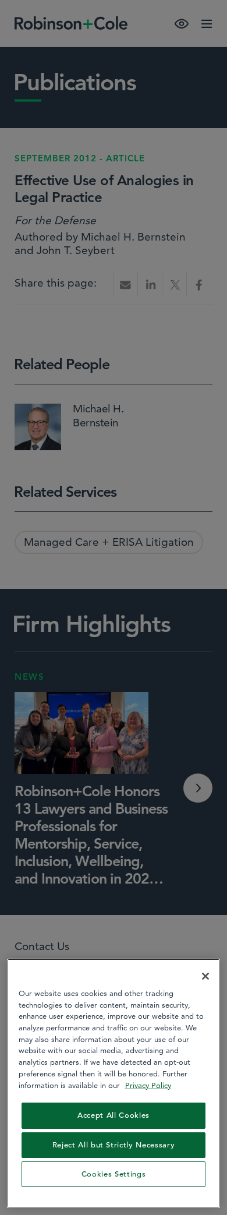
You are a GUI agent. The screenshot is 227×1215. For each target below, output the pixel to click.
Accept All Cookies (113, 1115)
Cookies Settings (113, 1174)
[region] (114, 1083)
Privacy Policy (148, 1085)
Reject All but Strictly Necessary (113, 1145)
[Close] (205, 976)
